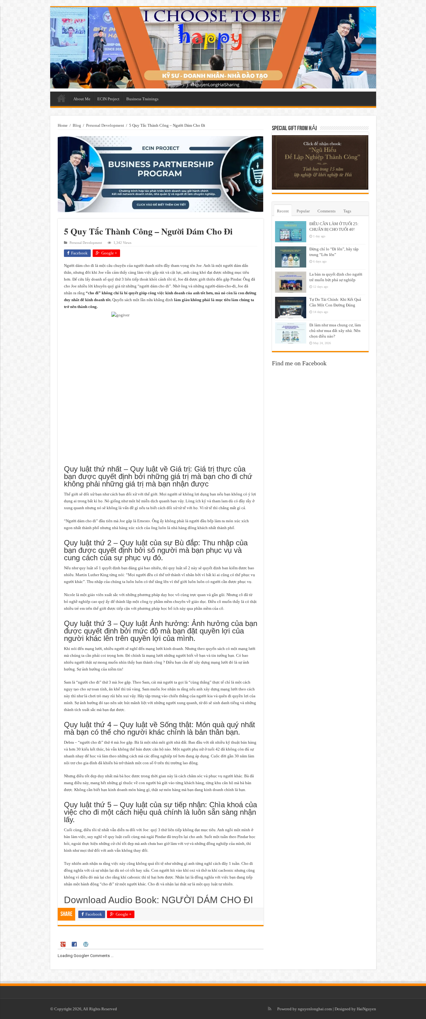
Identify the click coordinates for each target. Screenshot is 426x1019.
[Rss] (269, 1008)
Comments (326, 211)
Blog (77, 125)
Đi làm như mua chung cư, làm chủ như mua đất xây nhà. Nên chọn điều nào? (335, 331)
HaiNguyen (366, 1009)
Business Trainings (142, 99)
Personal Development (105, 125)
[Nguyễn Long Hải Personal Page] (213, 47)
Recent (283, 211)
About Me (81, 99)
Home (61, 98)
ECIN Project (108, 99)
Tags (347, 211)
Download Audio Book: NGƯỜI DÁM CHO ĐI (158, 900)
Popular (303, 211)
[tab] (63, 944)
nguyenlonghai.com (315, 1009)
